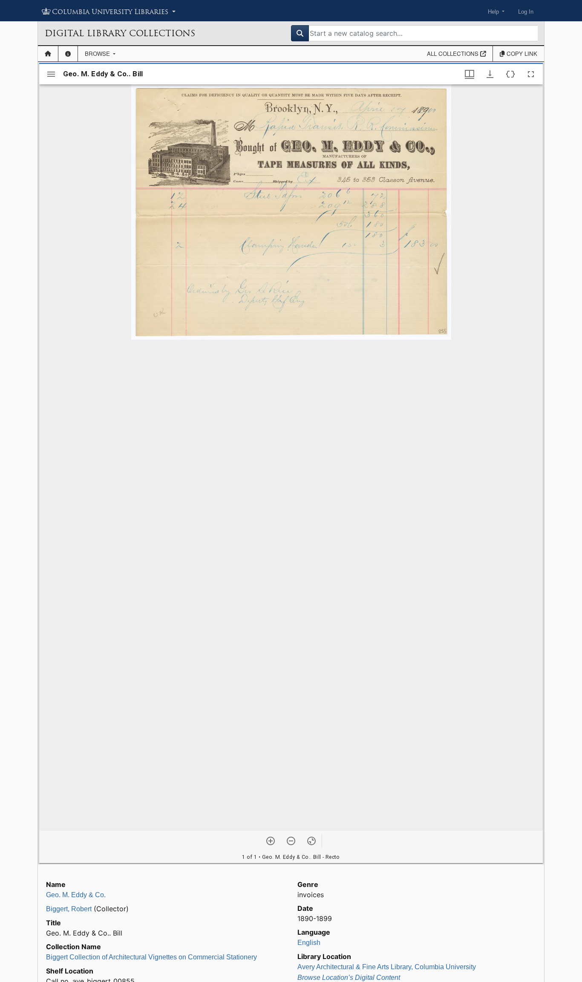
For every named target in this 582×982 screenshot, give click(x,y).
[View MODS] (510, 74)
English (308, 942)
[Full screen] (531, 74)
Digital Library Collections (120, 33)
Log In (525, 12)
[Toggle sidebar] (51, 74)
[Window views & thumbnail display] (469, 74)
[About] (68, 53)
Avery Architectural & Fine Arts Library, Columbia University (386, 966)
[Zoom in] (270, 841)
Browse (98, 53)
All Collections (453, 53)
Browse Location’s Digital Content (348, 977)
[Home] (48, 53)
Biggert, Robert (69, 909)
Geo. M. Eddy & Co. (76, 894)
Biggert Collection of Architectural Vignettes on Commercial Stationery (151, 957)
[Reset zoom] (311, 841)
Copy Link (521, 53)
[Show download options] (490, 74)
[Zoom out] (291, 841)
